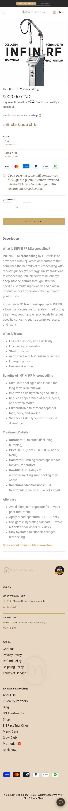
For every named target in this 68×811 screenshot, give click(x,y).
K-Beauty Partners (15, 701)
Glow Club (10, 737)
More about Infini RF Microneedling (27, 545)
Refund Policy (12, 661)
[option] (34, 51)
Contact (8, 649)
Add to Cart (34, 221)
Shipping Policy (13, 667)
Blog (6, 707)
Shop (6, 719)
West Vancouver (25, 3)
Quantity (9, 199)
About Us (9, 695)
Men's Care (10, 731)
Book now (9, 750)
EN (59, 12)
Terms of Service (14, 673)
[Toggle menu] (4, 12)
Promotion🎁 (12, 743)
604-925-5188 (9, 607)
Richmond (45, 3)
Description (11, 238)
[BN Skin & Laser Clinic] (34, 12)
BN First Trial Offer (15, 725)
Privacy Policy (12, 655)
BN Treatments (13, 713)
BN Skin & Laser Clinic (21, 124)
